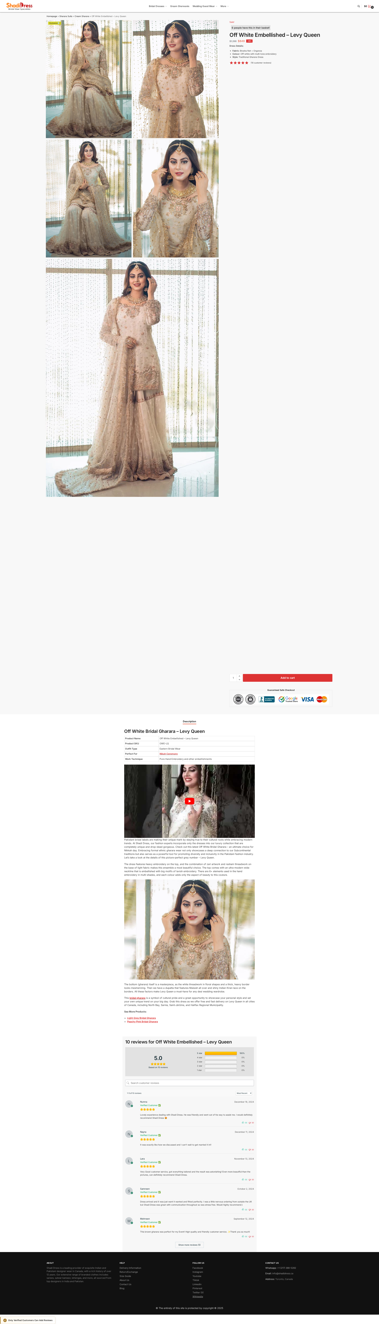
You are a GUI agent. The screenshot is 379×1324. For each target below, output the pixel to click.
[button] (369, 6)
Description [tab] (189, 721)
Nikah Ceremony (169, 753)
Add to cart (288, 677)
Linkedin (197, 1284)
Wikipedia (198, 1296)
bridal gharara (137, 997)
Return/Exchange (129, 1272)
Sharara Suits (65, 16)
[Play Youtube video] (189, 801)
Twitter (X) (198, 1292)
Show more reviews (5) (189, 1245)
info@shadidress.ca (282, 1273)
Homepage (52, 16)
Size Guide (125, 1276)
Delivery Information (130, 1267)
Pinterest (197, 1288)
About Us (124, 1280)
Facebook (198, 1267)
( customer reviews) (261, 63)
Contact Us (125, 1284)
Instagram (198, 1272)
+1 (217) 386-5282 (286, 1267)
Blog (122, 1288)
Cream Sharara (82, 16)
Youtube (197, 1276)
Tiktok (196, 1280)
